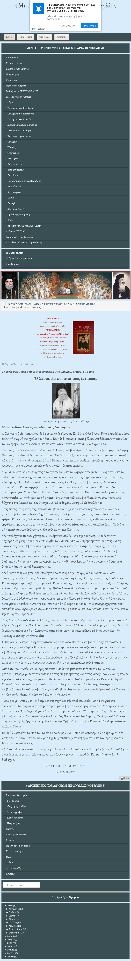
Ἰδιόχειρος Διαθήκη (16, 806)
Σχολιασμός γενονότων (18, 136)
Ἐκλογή (10, 829)
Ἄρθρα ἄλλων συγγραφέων (19, 258)
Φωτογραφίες (12, 80)
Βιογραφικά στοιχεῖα (16, 795)
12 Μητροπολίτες (14, 252)
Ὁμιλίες (9, 857)
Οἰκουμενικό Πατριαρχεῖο (20, 130)
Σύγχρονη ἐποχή (15, 209)
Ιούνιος (11, 915)
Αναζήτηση (61, 36)
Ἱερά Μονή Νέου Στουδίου (19, 237)
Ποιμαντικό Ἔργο (15, 851)
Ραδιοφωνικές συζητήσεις (18, 97)
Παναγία (11, 203)
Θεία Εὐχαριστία (15, 169)
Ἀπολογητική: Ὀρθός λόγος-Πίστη (23, 225)
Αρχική (9, 36)
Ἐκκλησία (11, 141)
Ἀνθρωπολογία (14, 164)
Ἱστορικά (10, 840)
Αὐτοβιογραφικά (14, 812)
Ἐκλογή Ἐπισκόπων (16, 834)
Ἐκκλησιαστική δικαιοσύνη (20, 113)
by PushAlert (39, 28)
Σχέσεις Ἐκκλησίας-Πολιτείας (21, 125)
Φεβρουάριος (14, 929)
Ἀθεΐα (9, 220)
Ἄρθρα (9, 102)
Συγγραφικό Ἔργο (15, 868)
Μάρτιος (12, 926)
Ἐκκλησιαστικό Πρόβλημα (20, 108)
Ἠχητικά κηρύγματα (16, 85)
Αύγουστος (13, 909)
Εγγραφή (89, 25)
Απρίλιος (12, 922)
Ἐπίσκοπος (12, 153)
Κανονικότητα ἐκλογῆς (17, 68)
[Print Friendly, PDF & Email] (124, 777)
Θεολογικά (12, 158)
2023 (8, 943)
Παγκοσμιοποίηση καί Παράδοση (23, 181)
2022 (8, 946)
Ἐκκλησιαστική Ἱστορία (18, 119)
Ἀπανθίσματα (12, 264)
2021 (8, 949)
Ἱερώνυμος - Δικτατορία (18, 845)
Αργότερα (68, 25)
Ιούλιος (11, 912)
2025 (8, 936)
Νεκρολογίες (12, 74)
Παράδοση (12, 175)
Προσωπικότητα (14, 63)
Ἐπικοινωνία (44, 36)
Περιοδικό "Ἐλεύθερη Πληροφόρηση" (24, 242)
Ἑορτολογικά (13, 186)
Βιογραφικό (12, 57)
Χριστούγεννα (13, 192)
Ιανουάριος (13, 932)
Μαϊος (10, 919)
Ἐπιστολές (11, 873)
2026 (8, 905)
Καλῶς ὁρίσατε (26, 36)
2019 (8, 956)
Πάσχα (10, 197)
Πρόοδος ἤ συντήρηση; (18, 214)
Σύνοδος (11, 147)
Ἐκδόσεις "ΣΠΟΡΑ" (15, 231)
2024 (8, 939)
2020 (8, 953)
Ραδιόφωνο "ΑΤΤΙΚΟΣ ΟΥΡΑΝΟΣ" (22, 91)
